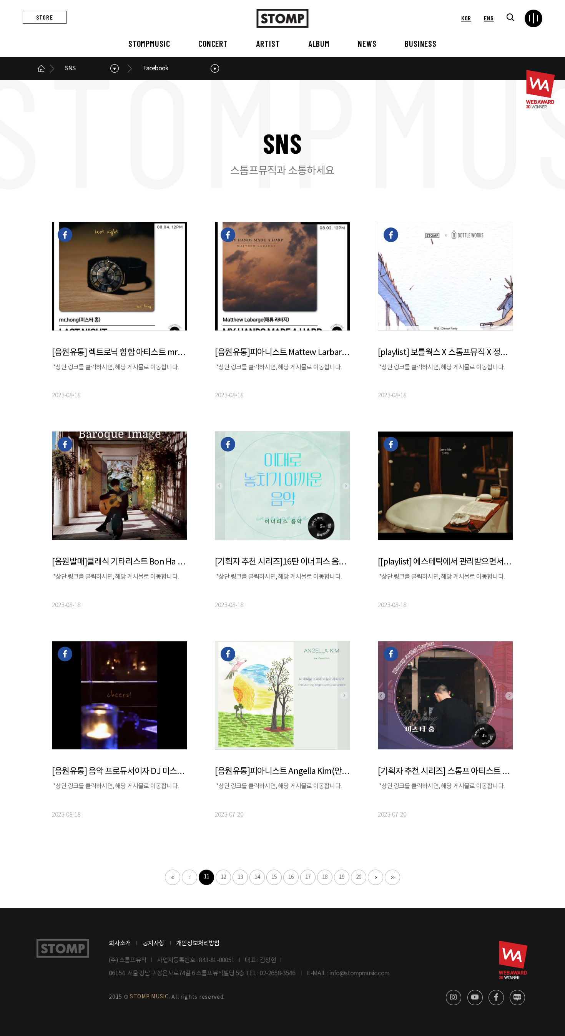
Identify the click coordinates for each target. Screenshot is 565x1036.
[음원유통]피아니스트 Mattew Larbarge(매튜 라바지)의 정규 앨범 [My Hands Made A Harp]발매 (282, 352)
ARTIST (268, 43)
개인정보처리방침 (198, 943)
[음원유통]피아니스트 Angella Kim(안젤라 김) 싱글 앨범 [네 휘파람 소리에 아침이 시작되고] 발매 (282, 771)
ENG (489, 18)
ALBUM (319, 43)
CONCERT (213, 43)
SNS (70, 68)
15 (274, 877)
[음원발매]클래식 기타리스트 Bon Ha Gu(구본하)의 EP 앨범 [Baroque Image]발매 (119, 562)
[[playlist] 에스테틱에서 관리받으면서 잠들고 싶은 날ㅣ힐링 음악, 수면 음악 (445, 562)
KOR (466, 18)
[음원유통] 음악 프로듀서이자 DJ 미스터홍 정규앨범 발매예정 (119, 771)
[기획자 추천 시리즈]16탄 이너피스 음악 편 (282, 562)
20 (358, 877)
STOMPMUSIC (149, 43)
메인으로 (41, 68)
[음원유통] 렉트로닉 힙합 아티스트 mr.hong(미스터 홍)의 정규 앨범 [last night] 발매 (119, 352)
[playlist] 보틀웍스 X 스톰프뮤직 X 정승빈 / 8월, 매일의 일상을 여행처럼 (445, 352)
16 (291, 877)
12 (223, 877)
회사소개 (120, 943)
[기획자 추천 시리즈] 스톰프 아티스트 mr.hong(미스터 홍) (445, 771)
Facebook (155, 68)
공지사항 (154, 943)
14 (257, 877)
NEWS (367, 43)
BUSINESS (421, 43)
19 (341, 877)
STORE (44, 17)
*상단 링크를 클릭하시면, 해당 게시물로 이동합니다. (116, 367)
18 (324, 877)
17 (308, 877)
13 (240, 877)
